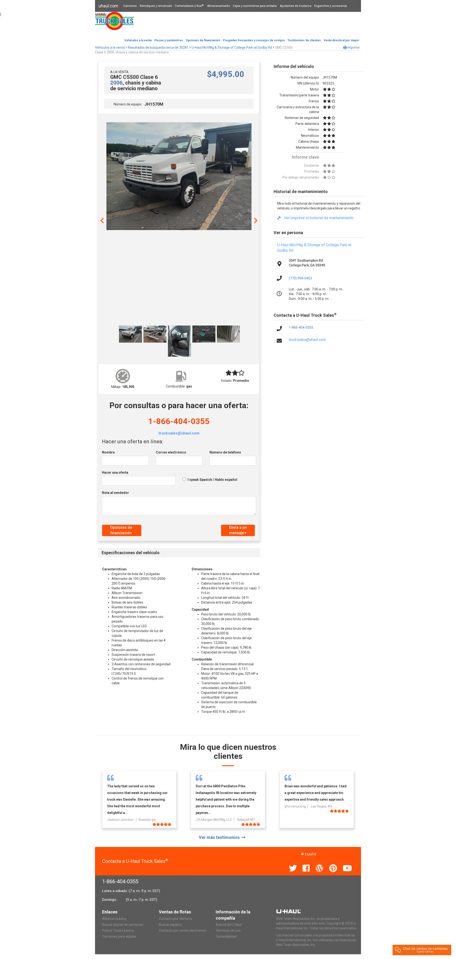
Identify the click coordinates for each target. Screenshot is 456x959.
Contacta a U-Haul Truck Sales (135, 861)
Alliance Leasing (114, 919)
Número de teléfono (225, 452)
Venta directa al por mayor (341, 40)
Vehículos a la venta (138, 40)
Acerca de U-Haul (229, 924)
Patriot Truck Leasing (118, 930)
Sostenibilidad (226, 936)
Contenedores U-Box (189, 6)
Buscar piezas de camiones (122, 924)
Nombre (108, 452)
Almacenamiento (218, 6)
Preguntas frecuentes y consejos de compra (254, 40)
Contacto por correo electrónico (182, 930)
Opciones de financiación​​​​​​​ (203, 40)
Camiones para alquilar (119, 936)
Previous (102, 220)
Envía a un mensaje (238, 530)
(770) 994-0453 (300, 278)
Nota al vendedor (115, 493)
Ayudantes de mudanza (295, 6)
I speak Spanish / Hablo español (212, 480)
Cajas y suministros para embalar (255, 6)
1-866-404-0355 (179, 421)
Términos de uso (228, 930)
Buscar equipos (170, 924)
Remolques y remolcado (156, 6)
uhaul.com (108, 5)
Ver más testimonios (220, 837)
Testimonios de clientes (304, 40)
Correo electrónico (171, 452)
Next (255, 220)
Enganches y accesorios (330, 6)
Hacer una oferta (115, 472)
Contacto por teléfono (175, 919)
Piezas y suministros (168, 40)
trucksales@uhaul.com (179, 433)
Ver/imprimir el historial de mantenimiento (317, 218)
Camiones (130, 6)
